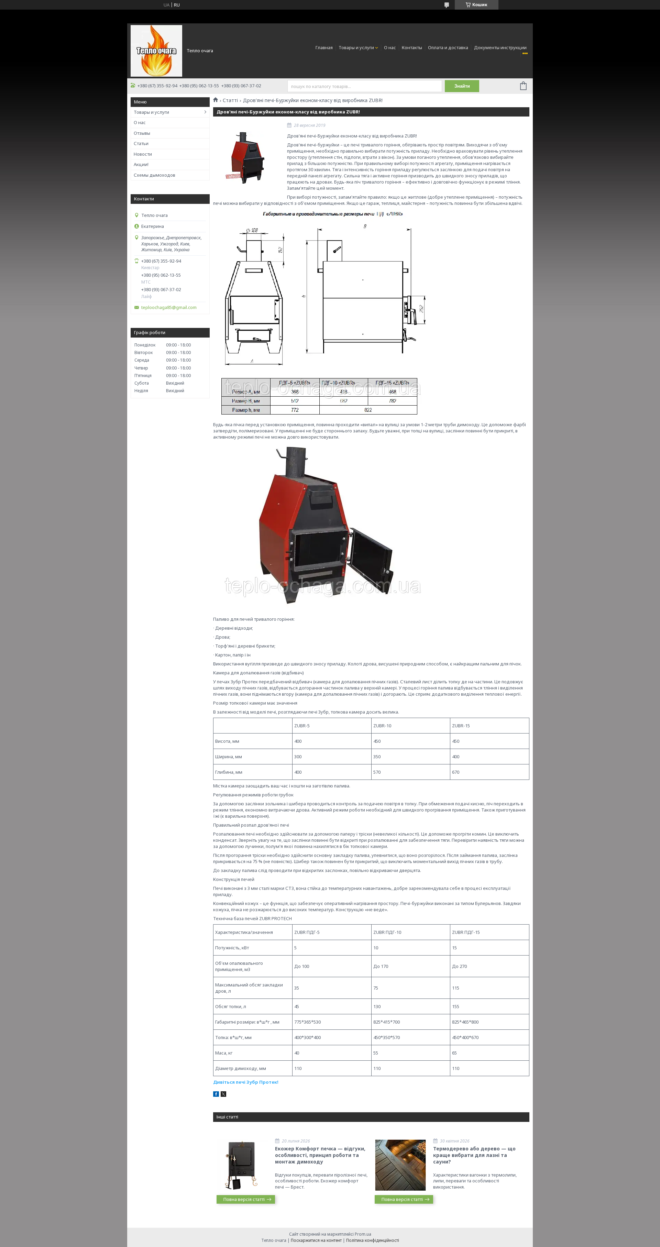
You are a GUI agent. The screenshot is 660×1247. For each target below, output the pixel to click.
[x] (223, 1095)
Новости (143, 154)
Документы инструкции (500, 47)
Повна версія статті (244, 1199)
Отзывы (142, 133)
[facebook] (216, 1095)
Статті (230, 100)
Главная (324, 47)
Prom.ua (363, 1234)
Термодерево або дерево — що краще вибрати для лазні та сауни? (474, 1155)
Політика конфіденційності (372, 1240)
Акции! (141, 164)
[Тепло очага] (156, 50)
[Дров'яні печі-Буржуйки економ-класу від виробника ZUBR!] (247, 157)
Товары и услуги (356, 47)
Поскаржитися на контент (316, 1240)
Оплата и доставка (448, 47)
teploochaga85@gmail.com (169, 307)
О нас (390, 47)
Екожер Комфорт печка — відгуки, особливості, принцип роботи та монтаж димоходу (320, 1155)
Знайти (462, 86)
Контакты (412, 47)
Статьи (141, 143)
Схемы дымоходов (154, 175)
